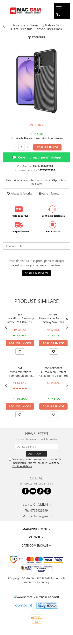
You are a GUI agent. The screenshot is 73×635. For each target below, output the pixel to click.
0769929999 (39, 510)
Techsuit (53, 314)
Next (67, 85)
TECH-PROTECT (53, 368)
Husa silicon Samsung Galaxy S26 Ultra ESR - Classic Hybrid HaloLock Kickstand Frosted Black (19, 320)
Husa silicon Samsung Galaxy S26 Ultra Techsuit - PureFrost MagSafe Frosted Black (53, 320)
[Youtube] (32, 491)
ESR (20, 314)
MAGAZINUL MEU (35, 529)
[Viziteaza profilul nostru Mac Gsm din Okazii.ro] (36, 619)
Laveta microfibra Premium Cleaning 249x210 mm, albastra (19, 373)
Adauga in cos (47, 147)
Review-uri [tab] (14, 246)
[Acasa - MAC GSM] (25, 11)
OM (20, 368)
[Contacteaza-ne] (58, 15)
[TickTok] (40, 491)
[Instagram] (47, 491)
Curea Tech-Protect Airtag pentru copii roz (53, 373)
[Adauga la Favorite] (19, 351)
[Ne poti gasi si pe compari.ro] (23, 606)
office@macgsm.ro (39, 516)
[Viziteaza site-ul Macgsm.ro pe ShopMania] (47, 606)
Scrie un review (36, 273)
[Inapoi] (3, 26)
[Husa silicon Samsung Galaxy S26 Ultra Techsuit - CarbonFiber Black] (36, 80)
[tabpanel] (36, 80)
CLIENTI (35, 537)
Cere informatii (50, 193)
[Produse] (59, 8)
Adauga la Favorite (21, 193)
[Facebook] (25, 491)
